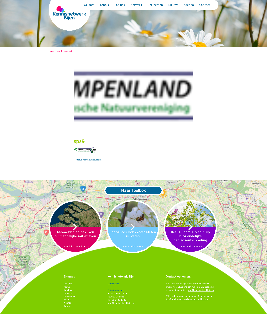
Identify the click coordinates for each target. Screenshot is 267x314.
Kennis (104, 5)
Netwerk (136, 5)
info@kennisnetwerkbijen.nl (121, 303)
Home (51, 51)
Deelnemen (155, 5)
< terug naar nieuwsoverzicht (89, 160)
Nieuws (173, 5)
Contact (204, 5)
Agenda (189, 5)
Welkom (89, 5)
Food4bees (61, 51)
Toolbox (119, 5)
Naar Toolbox (133, 190)
